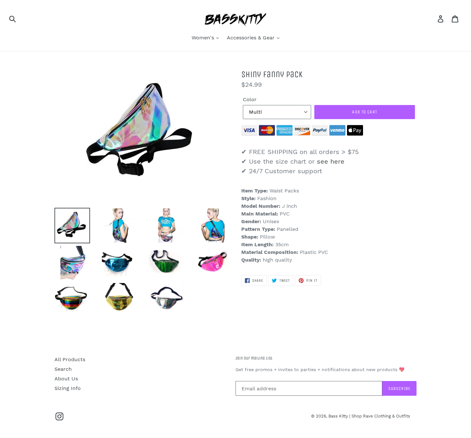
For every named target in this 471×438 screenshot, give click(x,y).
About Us (66, 379)
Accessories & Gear (251, 38)
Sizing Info (67, 388)
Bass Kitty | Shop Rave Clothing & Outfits (369, 416)
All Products (69, 359)
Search (63, 369)
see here (330, 161)
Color (250, 99)
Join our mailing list (254, 358)
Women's (204, 38)
